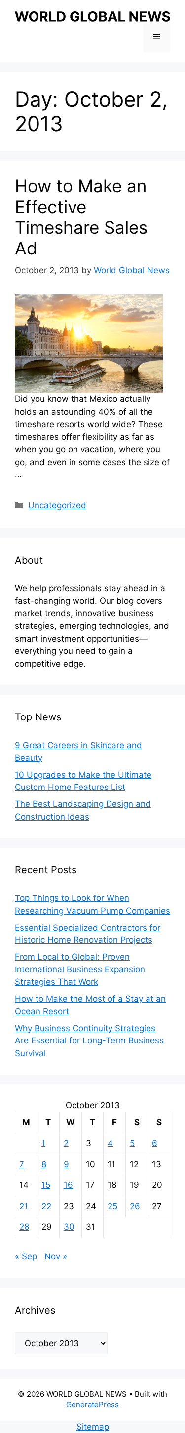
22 (46, 1206)
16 (68, 1185)
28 (24, 1227)
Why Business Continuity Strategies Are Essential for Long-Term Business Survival (89, 1040)
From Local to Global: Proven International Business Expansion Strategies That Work (80, 969)
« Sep (26, 1256)
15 (45, 1185)
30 (69, 1227)
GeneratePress (92, 1404)
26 (135, 1206)
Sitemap (92, 1427)
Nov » (55, 1256)
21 (23, 1206)
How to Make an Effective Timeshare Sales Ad (81, 217)
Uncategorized (57, 505)
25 (112, 1206)
